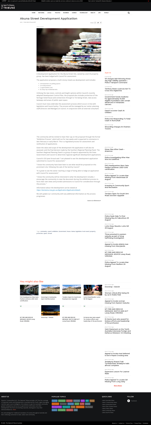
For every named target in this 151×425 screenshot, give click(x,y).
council (49, 231)
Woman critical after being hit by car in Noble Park (117, 294)
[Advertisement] (118, 6)
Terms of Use (129, 423)
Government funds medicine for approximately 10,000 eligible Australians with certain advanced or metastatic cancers (117, 100)
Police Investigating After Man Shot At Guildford (117, 158)
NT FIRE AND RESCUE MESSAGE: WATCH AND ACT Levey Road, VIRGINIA (116, 311)
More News (118, 386)
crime (75, 410)
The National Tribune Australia (14, 423)
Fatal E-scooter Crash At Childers (115, 112)
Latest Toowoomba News (109, 402)
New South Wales (56, 407)
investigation (61, 410)
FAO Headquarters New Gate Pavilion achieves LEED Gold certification (117, 167)
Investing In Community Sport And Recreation (117, 186)
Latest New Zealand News (109, 406)
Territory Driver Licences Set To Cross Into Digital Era (117, 90)
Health (93, 12)
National (41, 12)
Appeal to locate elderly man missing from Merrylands (116, 245)
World (106, 12)
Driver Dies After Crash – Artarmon (114, 150)
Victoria (92, 401)
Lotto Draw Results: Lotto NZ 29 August (117, 227)
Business (66, 12)
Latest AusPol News (107, 412)
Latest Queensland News (109, 404)
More (14, 409)
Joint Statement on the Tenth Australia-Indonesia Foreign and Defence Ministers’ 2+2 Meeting (118, 331)
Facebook (134, 401)
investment (70, 410)
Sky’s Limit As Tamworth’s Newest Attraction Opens (91, 1)
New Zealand (88, 407)
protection (40, 233)
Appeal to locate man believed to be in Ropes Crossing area (117, 354)
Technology (84, 12)
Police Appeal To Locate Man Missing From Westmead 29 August (117, 177)
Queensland (63, 404)
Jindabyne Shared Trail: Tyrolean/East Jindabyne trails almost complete (117, 363)
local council (85, 231)
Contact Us (121, 423)
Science (74, 12)
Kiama (73, 231)
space (45, 233)
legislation (79, 231)
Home (33, 12)
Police (82, 401)
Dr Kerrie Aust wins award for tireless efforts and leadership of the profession (117, 321)
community (43, 231)
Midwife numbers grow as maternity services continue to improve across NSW (52, 1)
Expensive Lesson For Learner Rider (117, 373)
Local (49, 12)
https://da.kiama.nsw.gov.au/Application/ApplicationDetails (58, 190)
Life (99, 12)
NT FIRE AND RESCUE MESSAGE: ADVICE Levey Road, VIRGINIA (118, 254)
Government (62, 231)
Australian (69, 401)
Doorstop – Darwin (112, 287)
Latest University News (108, 410)
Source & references (93, 200)
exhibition (55, 231)
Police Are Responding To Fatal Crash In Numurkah (117, 120)
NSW (87, 401)
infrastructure (80, 407)
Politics (57, 12)
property (92, 231)
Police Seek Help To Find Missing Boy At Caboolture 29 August (117, 218)
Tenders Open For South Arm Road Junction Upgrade (117, 195)
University (70, 404)
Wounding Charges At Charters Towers (117, 128)
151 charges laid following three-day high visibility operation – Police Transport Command (118, 80)
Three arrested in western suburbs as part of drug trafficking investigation (115, 236)
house (69, 231)
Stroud (50, 233)
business (54, 410)
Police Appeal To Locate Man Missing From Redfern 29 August (117, 264)
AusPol (82, 404)
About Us (114, 423)
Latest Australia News (108, 400)
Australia (54, 401)
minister (87, 404)
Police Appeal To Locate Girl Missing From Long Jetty (116, 381)
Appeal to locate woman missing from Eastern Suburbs (117, 302)
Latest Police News (107, 408)
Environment (66, 407)
